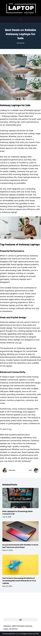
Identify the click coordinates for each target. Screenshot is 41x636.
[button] (20, 19)
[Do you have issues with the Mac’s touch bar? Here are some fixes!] (20, 531)
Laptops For (20, 43)
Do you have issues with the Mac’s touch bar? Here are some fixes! (20, 546)
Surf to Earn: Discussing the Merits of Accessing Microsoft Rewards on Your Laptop (19, 580)
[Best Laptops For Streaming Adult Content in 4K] (20, 498)
